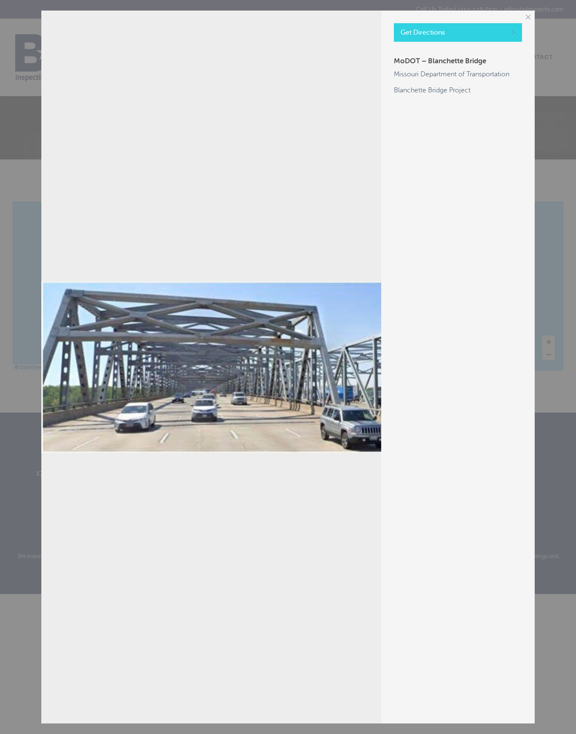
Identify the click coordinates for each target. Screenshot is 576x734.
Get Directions (423, 32)
